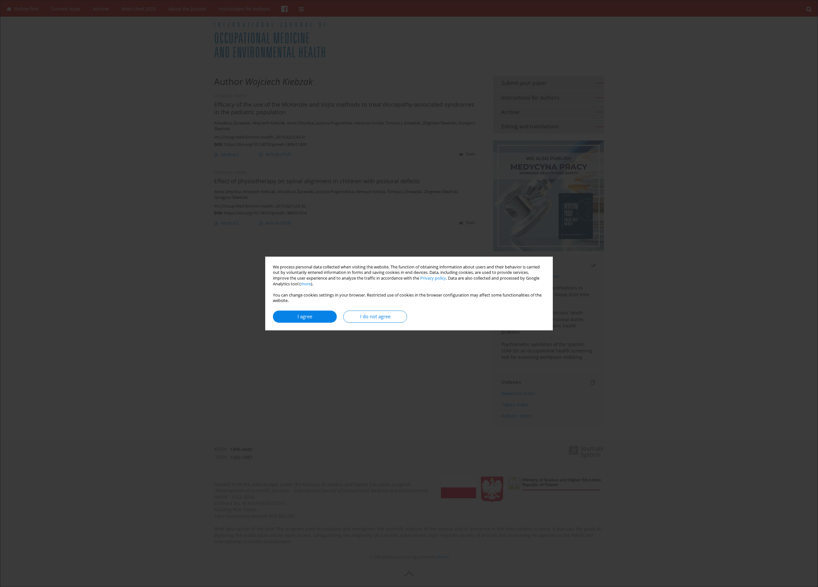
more (306, 284)
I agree (304, 316)
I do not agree (375, 316)
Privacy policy (433, 278)
